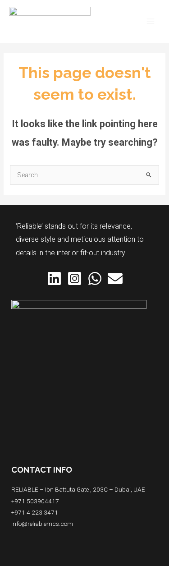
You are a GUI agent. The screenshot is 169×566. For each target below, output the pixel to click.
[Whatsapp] (94, 278)
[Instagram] (74, 278)
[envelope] (115, 278)
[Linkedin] (54, 278)
